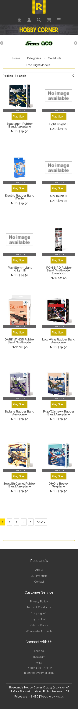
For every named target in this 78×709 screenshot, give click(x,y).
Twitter (39, 662)
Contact (39, 581)
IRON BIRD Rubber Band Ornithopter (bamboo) (58, 270)
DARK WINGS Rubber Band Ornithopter (20, 341)
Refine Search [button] (14, 75)
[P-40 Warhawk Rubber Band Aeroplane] (58, 383)
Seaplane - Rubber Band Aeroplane (20, 125)
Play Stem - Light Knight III (20, 269)
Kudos (60, 696)
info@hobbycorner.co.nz (39, 672)
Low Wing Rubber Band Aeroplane (58, 341)
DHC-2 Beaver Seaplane (59, 485)
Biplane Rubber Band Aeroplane (19, 413)
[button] (19, 20)
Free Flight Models (38, 65)
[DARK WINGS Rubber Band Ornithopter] (19, 311)
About (39, 569)
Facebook (39, 650)
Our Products (39, 575)
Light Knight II (58, 124)
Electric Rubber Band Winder (19, 197)
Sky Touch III (58, 196)
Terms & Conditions (39, 607)
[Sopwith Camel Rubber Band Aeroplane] (19, 455)
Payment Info (39, 619)
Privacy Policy (39, 601)
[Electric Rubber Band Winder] (19, 167)
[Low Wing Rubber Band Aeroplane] (58, 311)
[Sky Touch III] (58, 167)
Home (16, 58)
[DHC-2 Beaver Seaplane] (58, 455)
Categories (34, 58)
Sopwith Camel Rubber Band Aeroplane (19, 485)
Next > (41, 522)
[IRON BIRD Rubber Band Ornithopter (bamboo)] (58, 239)
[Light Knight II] (58, 95)
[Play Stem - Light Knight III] (19, 239)
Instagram (39, 656)
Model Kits (54, 58)
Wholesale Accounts (39, 631)
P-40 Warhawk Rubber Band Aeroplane (58, 413)
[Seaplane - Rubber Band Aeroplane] (19, 95)
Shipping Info (39, 613)
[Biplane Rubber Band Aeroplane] (19, 383)
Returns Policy (39, 625)
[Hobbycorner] (39, 6)
